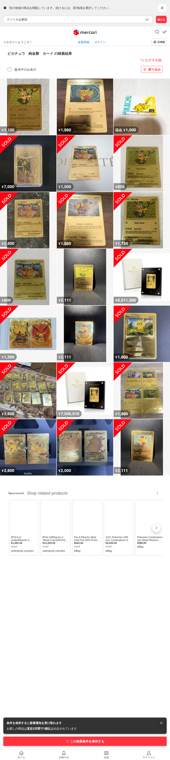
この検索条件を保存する (87, 741)
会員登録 (83, 42)
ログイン (100, 42)
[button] (157, 32)
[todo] (164, 31)
